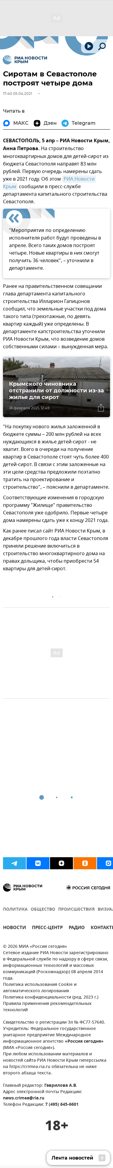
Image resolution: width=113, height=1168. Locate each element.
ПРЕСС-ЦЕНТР (47, 928)
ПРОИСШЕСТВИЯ (76, 909)
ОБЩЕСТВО (43, 909)
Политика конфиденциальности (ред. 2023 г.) (50, 997)
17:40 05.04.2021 (17, 93)
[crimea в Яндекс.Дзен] (61, 863)
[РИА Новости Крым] (24, 60)
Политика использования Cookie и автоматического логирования (40, 988)
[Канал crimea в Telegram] (14, 863)
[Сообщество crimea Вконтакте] (38, 863)
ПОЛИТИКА (15, 909)
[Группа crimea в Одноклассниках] (85, 863)
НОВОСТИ (14, 928)
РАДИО (77, 928)
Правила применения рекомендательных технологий (47, 1007)
